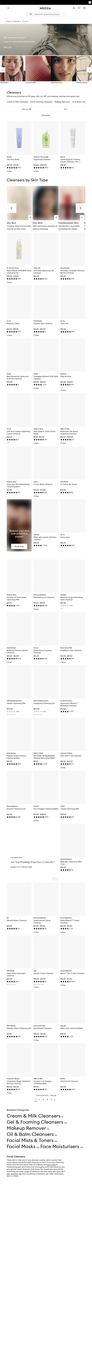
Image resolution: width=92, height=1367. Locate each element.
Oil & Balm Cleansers (81, 102)
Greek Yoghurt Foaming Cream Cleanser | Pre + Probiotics (70, 160)
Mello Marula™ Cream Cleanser (69, 921)
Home (9, 21)
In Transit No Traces (68, 484)
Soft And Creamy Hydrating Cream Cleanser (18, 432)
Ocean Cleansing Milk (69, 809)
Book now (7, 47)
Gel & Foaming (56, 82)
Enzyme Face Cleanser (43, 323)
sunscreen (51, 1164)
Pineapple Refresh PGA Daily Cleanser (46, 377)
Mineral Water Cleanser (17, 920)
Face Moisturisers (59, 1146)
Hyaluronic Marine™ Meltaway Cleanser (69, 704)
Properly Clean (13, 323)
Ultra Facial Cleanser (69, 1081)
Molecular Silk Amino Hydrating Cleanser (69, 432)
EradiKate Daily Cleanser (70, 650)
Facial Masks (21, 1146)
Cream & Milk (30, 82)
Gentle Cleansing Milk (16, 703)
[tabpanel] (46, 605)
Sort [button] (65, 109)
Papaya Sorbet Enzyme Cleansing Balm (16, 757)
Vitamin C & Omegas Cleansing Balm (42, 1082)
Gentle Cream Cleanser (43, 973)
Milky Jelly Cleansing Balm (71, 1028)
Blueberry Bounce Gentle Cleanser (17, 651)
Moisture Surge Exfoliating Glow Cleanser (71, 598)
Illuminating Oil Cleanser (44, 597)
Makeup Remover (62, 102)
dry (20, 1174)
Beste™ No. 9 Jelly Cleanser (72, 973)
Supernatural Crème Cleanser (42, 921)
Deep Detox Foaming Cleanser (42, 651)
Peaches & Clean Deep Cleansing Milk (16, 598)
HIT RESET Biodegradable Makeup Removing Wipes (44, 757)
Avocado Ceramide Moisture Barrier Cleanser (72, 271)
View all (53, 1095)
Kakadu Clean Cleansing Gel (19, 1028)
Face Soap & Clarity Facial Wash (44, 432)
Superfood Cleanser (42, 159)
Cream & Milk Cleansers (17, 102)
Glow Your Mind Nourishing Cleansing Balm (18, 485)
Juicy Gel (64, 323)
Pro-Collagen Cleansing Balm (46, 809)
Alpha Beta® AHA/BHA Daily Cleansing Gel (19, 271)
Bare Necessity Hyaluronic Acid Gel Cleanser (18, 377)
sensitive (14, 1174)
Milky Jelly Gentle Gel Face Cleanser (45, 538)
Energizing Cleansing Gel (44, 703)
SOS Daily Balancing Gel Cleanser (44, 271)
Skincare (16, 21)
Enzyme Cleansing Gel (16, 809)
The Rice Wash (13, 159)
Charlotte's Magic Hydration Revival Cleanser (19, 1082)
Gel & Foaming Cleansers (41, 102)
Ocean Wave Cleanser (43, 484)
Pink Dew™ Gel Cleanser (70, 756)
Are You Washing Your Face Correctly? (33, 862)
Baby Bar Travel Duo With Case (71, 863)
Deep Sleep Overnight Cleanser (16, 974)
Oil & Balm (4, 82)
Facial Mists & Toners (30, 1140)
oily (8, 1174)
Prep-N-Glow (65, 376)
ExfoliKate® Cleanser (43, 1028)
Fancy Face (65, 537)
